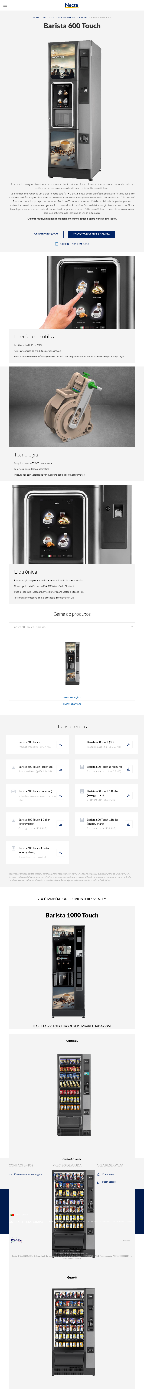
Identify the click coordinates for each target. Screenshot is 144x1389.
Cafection (80, 1221)
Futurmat (93, 1221)
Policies (126, 1241)
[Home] (72, 5)
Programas (64, 1181)
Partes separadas (67, 1174)
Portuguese (22, 1214)
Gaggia (60, 1221)
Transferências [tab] (72, 704)
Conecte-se (108, 1174)
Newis (129, 1221)
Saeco (70, 1221)
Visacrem (105, 1221)
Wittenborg (118, 1221)
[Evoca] (40, 1240)
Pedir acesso (109, 1181)
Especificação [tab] (72, 697)
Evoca (52, 1221)
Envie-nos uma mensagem (28, 1174)
